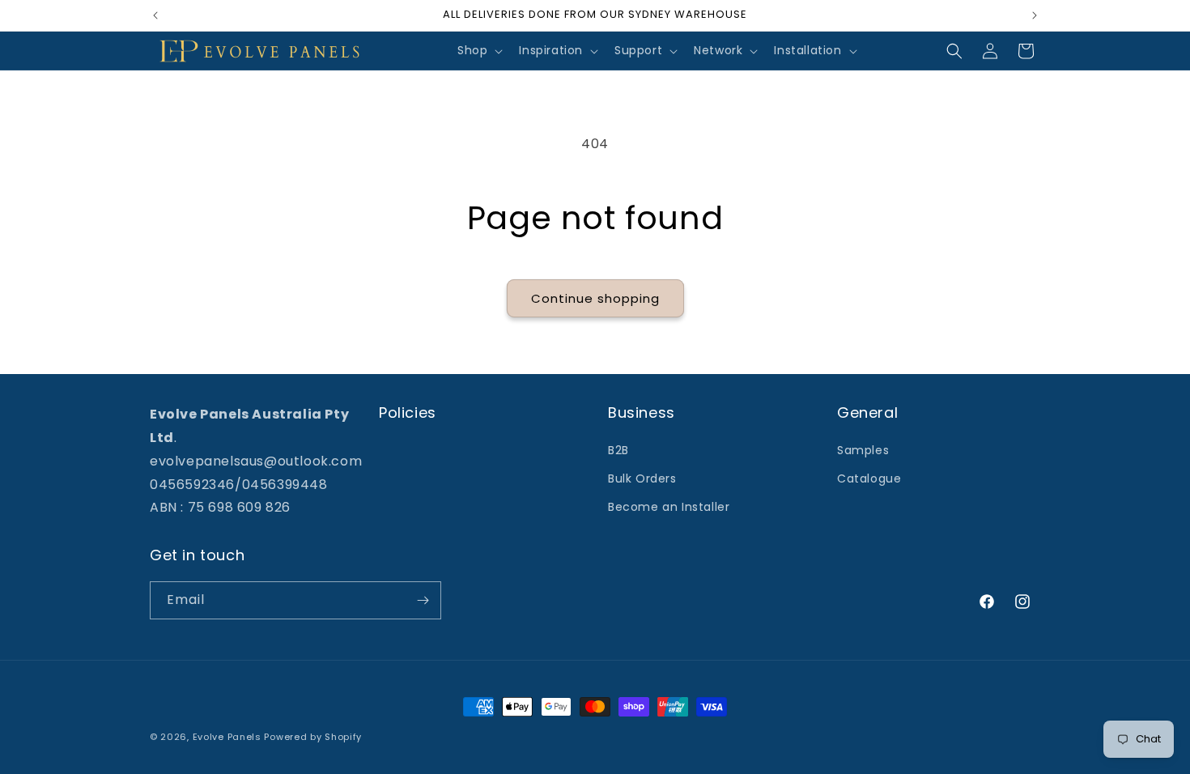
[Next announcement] (1034, 15)
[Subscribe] (422, 600)
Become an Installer (668, 507)
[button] (478, 50)
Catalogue (869, 478)
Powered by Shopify (313, 736)
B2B (618, 450)
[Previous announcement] (155, 15)
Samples (863, 450)
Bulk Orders (642, 478)
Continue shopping (595, 298)
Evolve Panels (227, 736)
